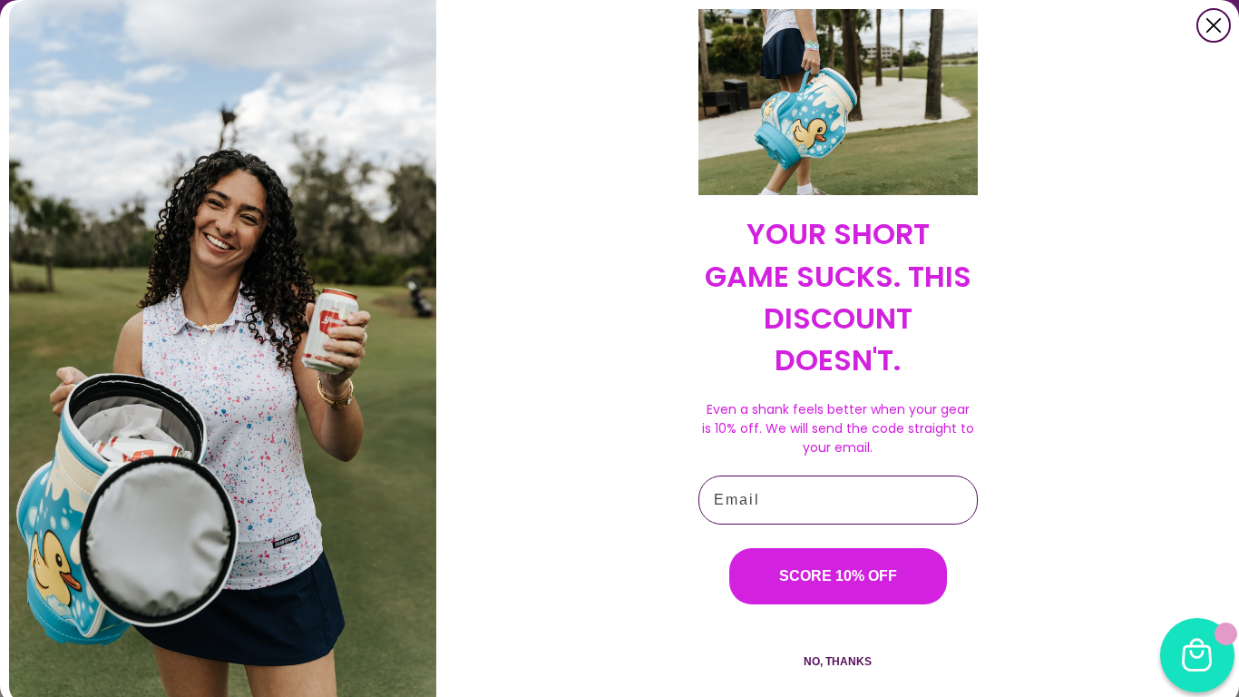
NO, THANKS (838, 661)
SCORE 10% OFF (838, 576)
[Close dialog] (1213, 25)
